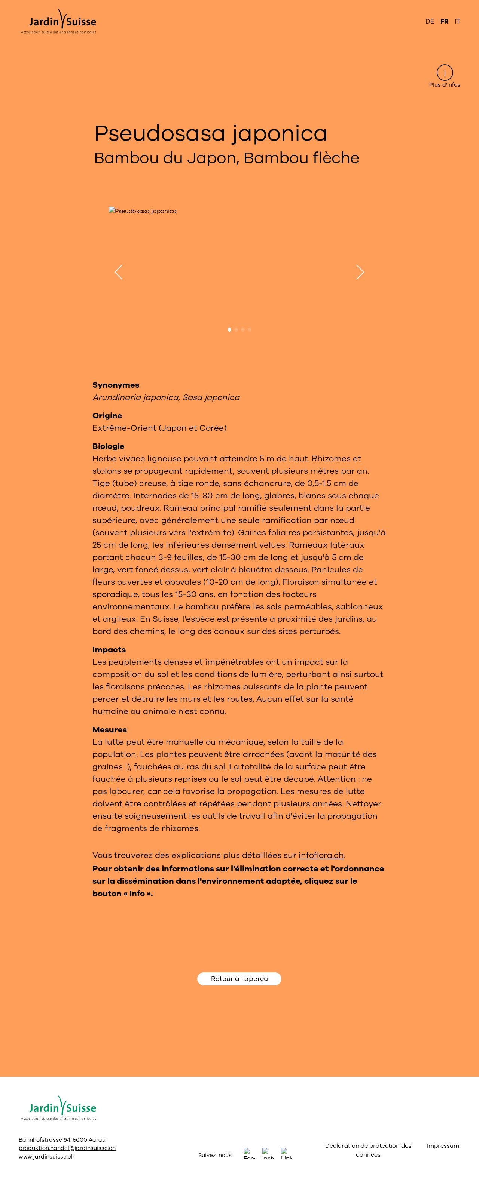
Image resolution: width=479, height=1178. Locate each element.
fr (444, 21)
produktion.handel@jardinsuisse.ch (67, 1148)
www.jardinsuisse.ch (46, 1156)
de (429, 21)
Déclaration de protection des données (368, 1150)
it (457, 21)
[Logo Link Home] (57, 21)
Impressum (442, 1146)
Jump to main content (239, 6)
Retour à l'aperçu (239, 978)
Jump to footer (240, 6)
